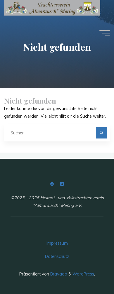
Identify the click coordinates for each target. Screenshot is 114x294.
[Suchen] (101, 132)
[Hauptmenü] (104, 33)
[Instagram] (61, 184)
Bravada (58, 274)
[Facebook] (52, 184)
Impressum (57, 243)
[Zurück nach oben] (91, 271)
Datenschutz (57, 256)
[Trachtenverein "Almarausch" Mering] (52, 8)
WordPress (83, 274)
